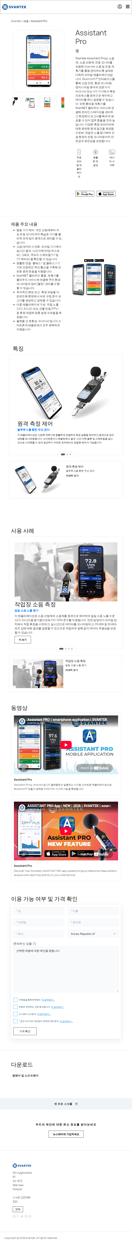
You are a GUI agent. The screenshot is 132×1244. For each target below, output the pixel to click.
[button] (121, 7)
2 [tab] (67, 454)
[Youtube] (29, 1216)
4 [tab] (72, 649)
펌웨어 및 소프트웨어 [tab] (25, 1075)
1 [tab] (63, 454)
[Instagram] (18, 1216)
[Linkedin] (25, 1216)
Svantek (16, 21)
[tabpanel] (66, 404)
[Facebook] (14, 1216)
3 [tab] (70, 454)
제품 (26, 21)
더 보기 (23, 639)
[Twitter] (22, 1216)
